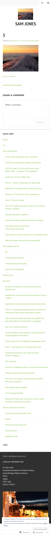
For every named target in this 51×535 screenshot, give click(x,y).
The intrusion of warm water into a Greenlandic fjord (26, 234)
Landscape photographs (12, 85)
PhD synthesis (10, 361)
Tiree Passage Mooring (14, 393)
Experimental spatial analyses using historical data (25, 304)
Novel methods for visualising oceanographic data (25, 341)
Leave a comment (9, 76)
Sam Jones (25, 24)
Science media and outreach (14, 407)
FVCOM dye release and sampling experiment (23, 162)
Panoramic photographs (14, 269)
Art (6, 252)
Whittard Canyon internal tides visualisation (22, 240)
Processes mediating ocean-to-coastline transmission (26, 367)
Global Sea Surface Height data (17, 177)
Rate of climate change (14, 200)
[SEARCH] (42, 3)
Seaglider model (11, 436)
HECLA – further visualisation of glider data (22, 183)
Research (6, 281)
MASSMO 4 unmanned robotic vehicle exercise (23, 188)
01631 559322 (9, 484)
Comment (40, 122)
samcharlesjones (33, 41)
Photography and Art (11, 246)
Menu (48, 3)
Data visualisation (10, 151)
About (5, 139)
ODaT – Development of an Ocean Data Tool (23, 347)
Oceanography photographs (16, 263)
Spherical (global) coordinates (17, 214)
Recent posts (8, 275)
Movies (8, 419)
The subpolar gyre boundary (16, 387)
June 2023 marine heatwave (16, 327)
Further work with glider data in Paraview (21, 157)
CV (4, 145)
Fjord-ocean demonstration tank (18, 413)
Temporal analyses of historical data (19, 373)
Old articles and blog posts (16, 425)
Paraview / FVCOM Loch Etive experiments (22, 194)
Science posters (11, 430)
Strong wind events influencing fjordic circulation (24, 220)
